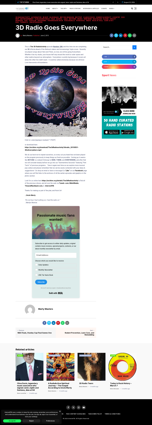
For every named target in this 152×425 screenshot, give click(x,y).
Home (48, 8)
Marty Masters (27, 35)
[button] (113, 2)
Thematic (24, 22)
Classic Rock (89, 17)
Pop (26, 20)
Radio (88, 20)
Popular (32, 20)
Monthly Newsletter (45, 270)
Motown (72, 19)
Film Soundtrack (42, 19)
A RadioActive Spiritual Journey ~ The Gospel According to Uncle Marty (60, 385)
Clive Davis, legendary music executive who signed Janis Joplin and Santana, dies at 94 (52, 2)
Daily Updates (43, 265)
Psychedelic (69, 20)
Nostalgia (97, 19)
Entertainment (27, 19)
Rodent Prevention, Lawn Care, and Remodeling (79, 334)
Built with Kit (56, 293)
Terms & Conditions (112, 414)
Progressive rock (55, 20)
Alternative (36, 17)
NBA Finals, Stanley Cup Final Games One (35, 333)
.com (66, 183)
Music (80, 19)
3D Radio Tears (86, 383)
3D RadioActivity (23, 17)
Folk (53, 19)
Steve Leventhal (21, 393)
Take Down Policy (95, 414)
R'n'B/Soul (80, 20)
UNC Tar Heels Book (45, 275)
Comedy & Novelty (103, 17)
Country (116, 17)
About (54, 8)
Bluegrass (54, 17)
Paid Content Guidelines (76, 414)
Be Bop (45, 17)
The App (63, 8)
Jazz (66, 19)
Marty (33, 195)
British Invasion (67, 17)
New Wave (88, 19)
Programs (42, 20)
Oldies (106, 19)
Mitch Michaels (114, 388)
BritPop (78, 17)
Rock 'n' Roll (97, 20)
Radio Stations (75, 8)
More (111, 8)
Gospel (59, 19)
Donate (104, 8)
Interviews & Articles (91, 8)
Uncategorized (36, 22)
